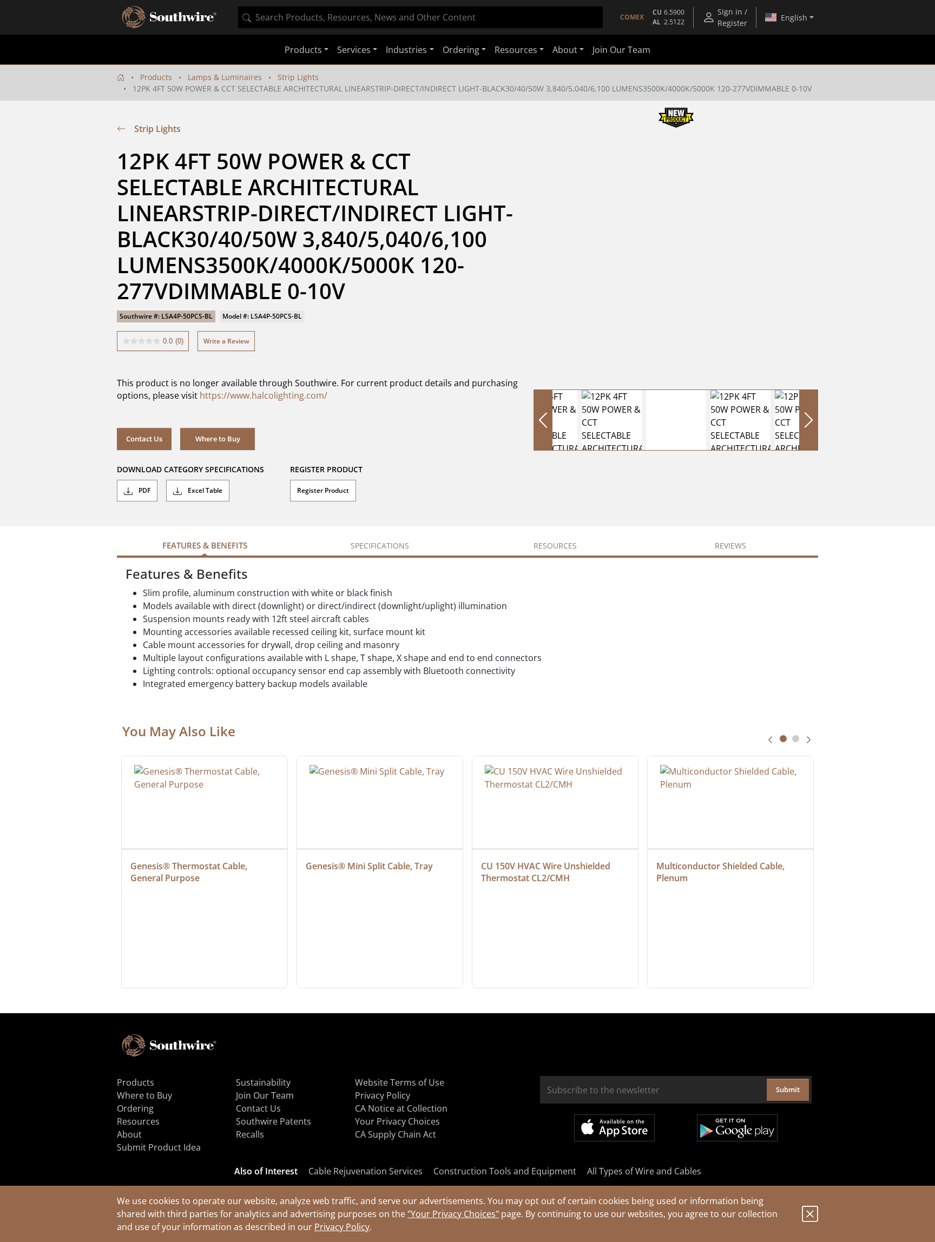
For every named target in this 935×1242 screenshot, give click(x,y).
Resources (138, 1121)
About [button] (564, 50)
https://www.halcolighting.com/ (263, 395)
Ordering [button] (461, 50)
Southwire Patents (273, 1121)
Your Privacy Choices (397, 1121)
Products (156, 77)
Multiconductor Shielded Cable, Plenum (721, 872)
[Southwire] (170, 17)
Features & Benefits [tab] (204, 545)
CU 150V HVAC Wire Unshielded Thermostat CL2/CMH (547, 872)
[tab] (783, 738)
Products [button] (303, 50)
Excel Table (204, 490)
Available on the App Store (614, 1127)
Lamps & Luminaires (225, 77)
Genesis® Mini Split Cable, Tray (369, 866)
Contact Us (144, 439)
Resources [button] (516, 50)
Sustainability (263, 1082)
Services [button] (354, 50)
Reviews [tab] (730, 545)
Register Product (323, 490)
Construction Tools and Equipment (504, 1171)
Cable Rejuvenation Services (365, 1171)
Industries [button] (406, 50)
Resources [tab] (555, 545)
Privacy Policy (342, 1227)
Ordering (135, 1108)
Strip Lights (298, 77)
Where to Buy (217, 439)
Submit (788, 1089)
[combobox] (420, 17)
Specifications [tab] (380, 545)
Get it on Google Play (737, 1127)
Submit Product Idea (159, 1147)
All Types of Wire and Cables (644, 1171)
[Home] (120, 77)
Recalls (250, 1134)
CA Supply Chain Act (395, 1134)
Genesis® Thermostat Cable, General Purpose (189, 872)
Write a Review (226, 341)
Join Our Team (621, 50)
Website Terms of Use (399, 1082)
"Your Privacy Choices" (453, 1214)
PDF (143, 490)
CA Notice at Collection (401, 1108)
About (129, 1134)
